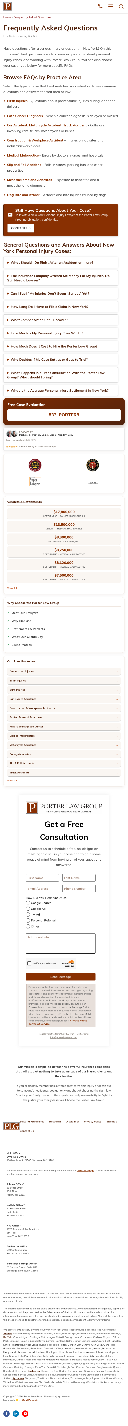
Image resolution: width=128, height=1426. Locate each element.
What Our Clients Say (27, 637)
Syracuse (18, 1378)
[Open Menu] (110, 6)
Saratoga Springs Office (21, 1263)
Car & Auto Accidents (23, 699)
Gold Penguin (30, 1400)
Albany (7, 1333)
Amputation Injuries (22, 671)
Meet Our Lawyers (25, 613)
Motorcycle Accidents (23, 745)
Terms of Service (39, 1023)
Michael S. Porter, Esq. (32, 434)
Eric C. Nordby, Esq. (61, 434)
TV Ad (35, 914)
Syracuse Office (16, 1156)
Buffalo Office (15, 1204)
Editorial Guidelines (32, 1121)
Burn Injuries (17, 689)
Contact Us (20, 228)
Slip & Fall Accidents (22, 763)
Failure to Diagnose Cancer (26, 726)
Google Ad (38, 909)
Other (35, 926)
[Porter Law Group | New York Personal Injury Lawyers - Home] (7, 6)
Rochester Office (17, 1246)
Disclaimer (72, 1121)
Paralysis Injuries (20, 754)
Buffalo (7, 1337)
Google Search (41, 903)
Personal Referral (43, 920)
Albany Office (15, 1184)
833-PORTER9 (64, 415)
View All (12, 588)
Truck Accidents (20, 772)
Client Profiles (22, 645)
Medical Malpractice (22, 735)
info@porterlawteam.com (63, 1037)
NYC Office (13, 1225)
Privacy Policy (78, 1020)
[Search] (121, 6)
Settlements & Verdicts (28, 629)
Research (55, 1121)
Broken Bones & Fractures (26, 717)
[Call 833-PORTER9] (100, 6)
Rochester (34, 1370)
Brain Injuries (18, 680)
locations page (85, 1170)
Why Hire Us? (21, 621)
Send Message (60, 977)
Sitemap (111, 1121)
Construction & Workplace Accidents (32, 708)
